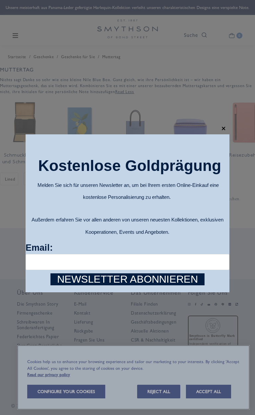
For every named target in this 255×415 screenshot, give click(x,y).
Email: (39, 248)
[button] (223, 128)
